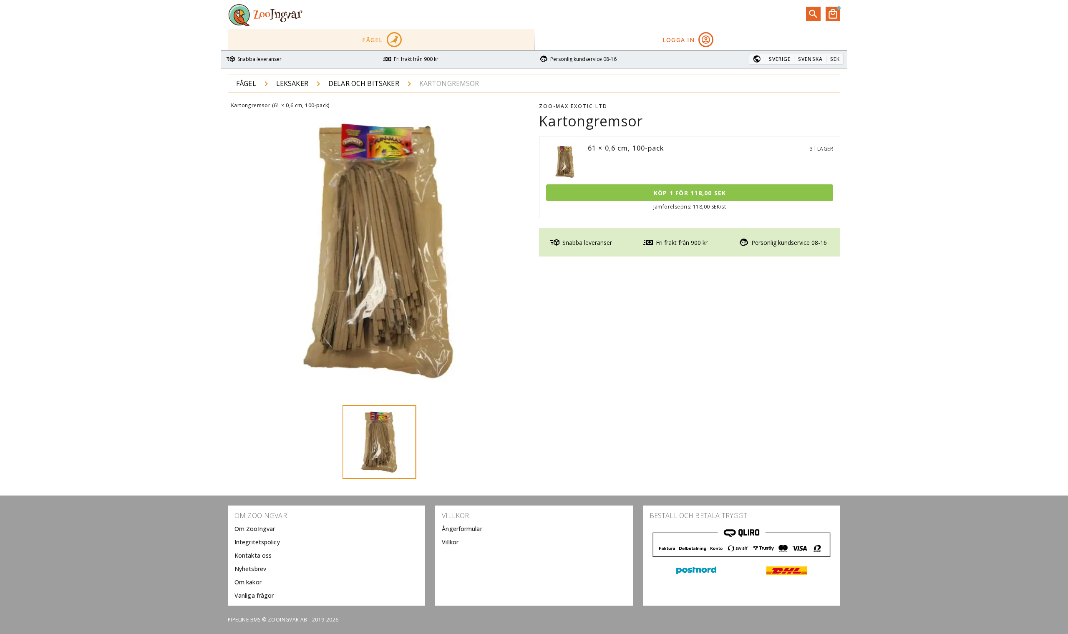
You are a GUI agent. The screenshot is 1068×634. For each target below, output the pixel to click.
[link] (326, 529)
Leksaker (292, 83)
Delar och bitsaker (363, 83)
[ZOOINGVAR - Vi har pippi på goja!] (265, 14)
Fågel (246, 83)
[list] (326, 556)
